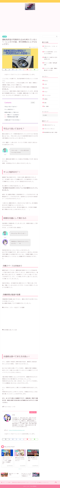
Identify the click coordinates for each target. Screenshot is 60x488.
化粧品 (45, 99)
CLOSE (32, 102)
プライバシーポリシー (49, 128)
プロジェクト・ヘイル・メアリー (50, 47)
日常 (45, 102)
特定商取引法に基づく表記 (50, 132)
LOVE (45, 84)
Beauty (46, 80)
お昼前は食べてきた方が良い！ (13, 120)
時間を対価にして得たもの (12, 112)
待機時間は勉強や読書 (12, 117)
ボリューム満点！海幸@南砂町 (50, 63)
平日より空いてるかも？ (11, 106)
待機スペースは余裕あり (13, 115)
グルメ (45, 91)
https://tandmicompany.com (17, 430)
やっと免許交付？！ (10, 109)
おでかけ (46, 88)
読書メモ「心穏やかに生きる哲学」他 (50, 58)
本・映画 (4, 36)
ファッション (47, 95)
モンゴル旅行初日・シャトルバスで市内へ (50, 52)
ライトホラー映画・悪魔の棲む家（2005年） (50, 69)
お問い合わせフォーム (49, 125)
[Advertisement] (30, 22)
